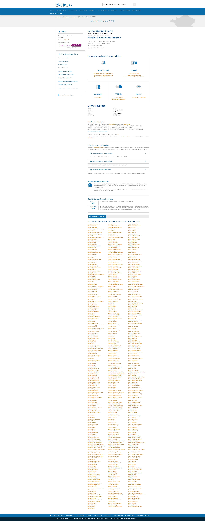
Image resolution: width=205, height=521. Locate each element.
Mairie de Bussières (92, 254)
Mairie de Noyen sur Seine (94, 412)
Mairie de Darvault (132, 301)
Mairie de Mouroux (92, 402)
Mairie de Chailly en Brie (134, 259)
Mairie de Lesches (92, 365)
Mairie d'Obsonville (112, 412)
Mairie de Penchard (133, 419)
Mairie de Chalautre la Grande (115, 261)
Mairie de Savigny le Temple (114, 463)
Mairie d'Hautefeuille (93, 335)
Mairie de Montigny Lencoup (115, 397)
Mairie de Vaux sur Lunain (134, 484)
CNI (98, 10)
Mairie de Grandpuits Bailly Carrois (96, 328)
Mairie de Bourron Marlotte (114, 249)
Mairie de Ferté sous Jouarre (94, 350)
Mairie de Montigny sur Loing (135, 397)
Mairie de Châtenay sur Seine (135, 271)
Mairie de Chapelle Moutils (114, 347)
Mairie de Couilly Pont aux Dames (136, 286)
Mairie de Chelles (92, 276)
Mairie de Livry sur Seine (114, 368)
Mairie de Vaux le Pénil (113, 484)
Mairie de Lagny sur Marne (94, 355)
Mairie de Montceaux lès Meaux (136, 390)
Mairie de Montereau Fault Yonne (116, 394)
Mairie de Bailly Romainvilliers (115, 232)
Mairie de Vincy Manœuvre (114, 503)
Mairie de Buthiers (92, 256)
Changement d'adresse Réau (139, 97)
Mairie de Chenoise (112, 276)
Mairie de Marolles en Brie (114, 380)
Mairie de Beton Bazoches (94, 241)
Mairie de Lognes (112, 370)
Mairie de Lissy (131, 367)
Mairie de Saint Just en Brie (114, 446)
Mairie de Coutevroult (93, 294)
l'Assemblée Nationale (99, 147)
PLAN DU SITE (64, 518)
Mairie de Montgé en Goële (114, 395)
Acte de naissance (61, 10)
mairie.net (58, 17)
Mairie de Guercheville (133, 331)
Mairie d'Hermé (132, 335)
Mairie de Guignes (112, 333)
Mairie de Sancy (132, 461)
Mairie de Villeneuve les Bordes (95, 495)
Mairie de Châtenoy (92, 272)
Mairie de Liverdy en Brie (93, 368)
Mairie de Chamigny (92, 264)
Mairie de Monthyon (133, 395)
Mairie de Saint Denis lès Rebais (95, 441)
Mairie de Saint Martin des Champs (116, 449)
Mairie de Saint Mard (133, 447)
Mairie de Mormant (92, 400)
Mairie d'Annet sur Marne (114, 225)
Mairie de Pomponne (113, 424)
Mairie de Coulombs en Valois (95, 288)
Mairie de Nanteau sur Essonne (115, 405)
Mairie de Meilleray (92, 385)
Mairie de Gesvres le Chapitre (115, 325)
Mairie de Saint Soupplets (134, 456)
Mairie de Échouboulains (93, 306)
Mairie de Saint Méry (113, 451)
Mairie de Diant (111, 303)
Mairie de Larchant (112, 355)
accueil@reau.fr (65, 40)
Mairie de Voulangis (112, 505)
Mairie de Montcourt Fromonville (116, 392)
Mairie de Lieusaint (92, 367)
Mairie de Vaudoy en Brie (94, 484)
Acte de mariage (72, 10)
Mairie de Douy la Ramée (134, 304)
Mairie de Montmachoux (93, 399)
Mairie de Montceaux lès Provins (95, 392)
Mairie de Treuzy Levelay (93, 478)
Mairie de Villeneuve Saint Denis (115, 495)
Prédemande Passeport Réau (134, 75)
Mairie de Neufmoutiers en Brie (115, 409)
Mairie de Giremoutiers (133, 325)
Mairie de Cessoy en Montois (94, 259)
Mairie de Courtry (112, 293)
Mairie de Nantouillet (133, 407)
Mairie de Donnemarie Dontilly (135, 303)
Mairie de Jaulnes (112, 340)
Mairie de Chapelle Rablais (134, 347)
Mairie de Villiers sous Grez (114, 500)
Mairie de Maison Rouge (93, 377)
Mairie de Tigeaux (112, 474)
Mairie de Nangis (92, 405)
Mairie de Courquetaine (113, 291)
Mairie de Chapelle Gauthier (114, 345)
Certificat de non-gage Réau (118, 99)
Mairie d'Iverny (111, 338)
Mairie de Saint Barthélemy (94, 439)
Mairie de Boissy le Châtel (114, 246)
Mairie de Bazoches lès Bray (134, 235)
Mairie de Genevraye (113, 350)
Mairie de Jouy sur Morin (134, 341)
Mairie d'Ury (111, 479)
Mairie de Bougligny (112, 247)
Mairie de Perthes (92, 421)
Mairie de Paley (91, 417)
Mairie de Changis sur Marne (94, 267)
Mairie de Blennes (92, 242)
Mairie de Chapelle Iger (133, 345)
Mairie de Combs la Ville (134, 283)
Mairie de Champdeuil (93, 266)
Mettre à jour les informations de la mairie (96, 47)
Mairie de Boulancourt (133, 247)
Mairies (52, 10)
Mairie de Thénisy (132, 471)
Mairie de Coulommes (113, 288)
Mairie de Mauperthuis (113, 382)
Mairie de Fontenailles (93, 318)
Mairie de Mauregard (133, 382)
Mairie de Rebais (91, 431)
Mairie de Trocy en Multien (94, 479)
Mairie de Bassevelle (113, 235)
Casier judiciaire (136, 10)
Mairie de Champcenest (134, 264)
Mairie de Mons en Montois (114, 390)
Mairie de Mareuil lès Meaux (135, 378)
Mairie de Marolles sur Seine (135, 380)
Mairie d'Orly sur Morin (113, 414)
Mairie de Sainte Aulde (113, 458)
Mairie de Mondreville (93, 390)
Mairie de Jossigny (132, 340)
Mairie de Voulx (91, 506)
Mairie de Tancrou (112, 471)
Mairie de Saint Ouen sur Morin (115, 452)
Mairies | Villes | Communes (69, 17)
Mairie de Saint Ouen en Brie (94, 452)
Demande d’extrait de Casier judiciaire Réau (134, 76)
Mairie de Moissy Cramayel (134, 389)
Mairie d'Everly (111, 310)
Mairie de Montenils (92, 394)
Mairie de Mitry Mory (93, 389)
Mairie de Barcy (91, 235)
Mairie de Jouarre (92, 341)
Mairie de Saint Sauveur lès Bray (136, 454)
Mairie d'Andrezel (92, 225)
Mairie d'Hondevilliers (93, 336)
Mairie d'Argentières (92, 227)
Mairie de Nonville (132, 410)
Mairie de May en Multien (94, 384)
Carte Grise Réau (119, 97)
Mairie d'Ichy (111, 336)
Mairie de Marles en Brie (93, 380)
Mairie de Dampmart (113, 301)
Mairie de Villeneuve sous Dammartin (137, 495)
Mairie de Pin (91, 358)
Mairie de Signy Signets (113, 466)
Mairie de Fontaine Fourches (135, 315)
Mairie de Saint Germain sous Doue (136, 442)
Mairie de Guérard (112, 331)
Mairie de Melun (112, 385)
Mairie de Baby (131, 230)
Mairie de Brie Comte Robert (94, 252)
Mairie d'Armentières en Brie (114, 227)
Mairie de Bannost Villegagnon (95, 234)
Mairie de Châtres (132, 272)
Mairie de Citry (91, 281)
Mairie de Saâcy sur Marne (134, 436)
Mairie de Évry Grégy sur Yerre (135, 310)
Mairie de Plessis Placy (113, 360)
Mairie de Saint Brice (113, 439)
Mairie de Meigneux (133, 384)
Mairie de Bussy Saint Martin (135, 254)
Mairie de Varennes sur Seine (94, 483)
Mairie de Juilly (91, 343)
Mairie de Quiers (91, 429)
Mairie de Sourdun (92, 471)
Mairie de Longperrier (133, 370)
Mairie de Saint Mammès (114, 447)
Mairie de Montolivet (113, 399)
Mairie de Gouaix (112, 326)
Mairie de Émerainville (93, 308)
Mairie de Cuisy (132, 298)
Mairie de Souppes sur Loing (135, 469)
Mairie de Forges (92, 320)
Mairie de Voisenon (92, 505)
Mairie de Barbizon (132, 234)
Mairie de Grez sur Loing (113, 330)
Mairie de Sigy (131, 466)
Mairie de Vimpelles (133, 501)
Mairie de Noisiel (132, 409)
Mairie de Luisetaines (93, 373)
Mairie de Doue (111, 304)
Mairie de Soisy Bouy (93, 469)
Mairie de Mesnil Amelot (134, 357)
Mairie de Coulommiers (133, 288)
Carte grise (114, 10)
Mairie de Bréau (132, 251)
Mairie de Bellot (111, 239)
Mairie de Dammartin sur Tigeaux (95, 301)
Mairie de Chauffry (112, 274)
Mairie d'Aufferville (112, 229)
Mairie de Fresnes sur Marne (135, 320)
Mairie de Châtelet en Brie (94, 357)
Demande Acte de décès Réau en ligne (103, 76)
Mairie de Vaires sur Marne (94, 481)
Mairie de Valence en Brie (114, 481)
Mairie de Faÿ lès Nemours (134, 311)
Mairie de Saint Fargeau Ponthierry (116, 441)
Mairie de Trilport (132, 478)
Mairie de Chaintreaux (93, 261)
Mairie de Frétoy (91, 321)
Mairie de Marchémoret (93, 378)
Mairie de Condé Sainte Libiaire (135, 284)
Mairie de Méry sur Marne (94, 387)
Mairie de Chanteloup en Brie (115, 267)
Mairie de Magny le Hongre (114, 375)
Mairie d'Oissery (91, 414)
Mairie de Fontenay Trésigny (114, 318)
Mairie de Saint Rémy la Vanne (115, 454)
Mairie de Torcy (132, 474)
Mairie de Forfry (132, 318)
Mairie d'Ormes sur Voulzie (114, 363)
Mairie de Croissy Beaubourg (135, 296)
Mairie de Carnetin (132, 256)
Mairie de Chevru (132, 278)
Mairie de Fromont (112, 321)
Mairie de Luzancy (132, 373)
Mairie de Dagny (91, 299)
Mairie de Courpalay (92, 291)
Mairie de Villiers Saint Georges (95, 500)
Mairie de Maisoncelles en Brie (115, 377)
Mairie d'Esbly (111, 308)
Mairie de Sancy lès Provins (94, 463)
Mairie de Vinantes (92, 503)
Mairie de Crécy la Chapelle (114, 294)
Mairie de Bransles (92, 251)
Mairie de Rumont (92, 436)
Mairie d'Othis (91, 415)
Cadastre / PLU (105, 10)
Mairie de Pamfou (112, 417)
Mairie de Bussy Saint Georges (115, 254)
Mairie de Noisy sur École (114, 410)
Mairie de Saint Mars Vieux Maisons (96, 449)
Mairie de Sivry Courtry (93, 468)
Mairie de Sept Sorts (113, 464)
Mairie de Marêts (92, 363)
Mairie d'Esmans (132, 308)
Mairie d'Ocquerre (132, 412)
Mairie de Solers (112, 469)
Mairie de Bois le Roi (112, 242)
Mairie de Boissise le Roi (134, 244)
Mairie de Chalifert (92, 262)
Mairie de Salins (111, 459)
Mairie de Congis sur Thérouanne (95, 286)
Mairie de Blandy (132, 241)
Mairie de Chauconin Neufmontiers (96, 274)
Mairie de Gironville (92, 326)
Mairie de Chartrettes (113, 269)
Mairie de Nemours (92, 409)
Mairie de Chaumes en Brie (134, 274)
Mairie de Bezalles (112, 241)
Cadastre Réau (98, 97)
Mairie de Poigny (92, 422)
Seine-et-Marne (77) (83, 17)
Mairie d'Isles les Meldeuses (134, 336)
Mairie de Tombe (112, 353)
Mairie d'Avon (111, 230)
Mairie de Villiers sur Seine (94, 501)
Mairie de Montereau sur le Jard (135, 394)
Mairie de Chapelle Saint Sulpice (95, 348)
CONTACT (58, 518)
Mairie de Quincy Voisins (114, 429)
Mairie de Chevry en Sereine (114, 279)
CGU (70, 518)
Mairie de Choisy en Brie (134, 279)
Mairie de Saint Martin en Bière (95, 451)
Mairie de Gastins (112, 323)
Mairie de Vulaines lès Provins (115, 506)
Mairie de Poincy (112, 422)
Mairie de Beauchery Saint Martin (95, 237)
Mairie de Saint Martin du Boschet (136, 449)
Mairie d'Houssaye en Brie (114, 352)
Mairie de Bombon (92, 247)
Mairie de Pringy (91, 427)
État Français (127, 518)
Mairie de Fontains (132, 316)
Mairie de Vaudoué (132, 360)
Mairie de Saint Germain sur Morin (116, 444)
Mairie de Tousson (132, 476)
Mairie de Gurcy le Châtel (134, 333)
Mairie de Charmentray (133, 267)
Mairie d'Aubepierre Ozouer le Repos (96, 229)
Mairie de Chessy (92, 278)
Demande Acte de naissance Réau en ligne (103, 73)
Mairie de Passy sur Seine (94, 419)
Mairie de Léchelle (92, 362)
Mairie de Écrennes (132, 362)
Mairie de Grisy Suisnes (133, 330)
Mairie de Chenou (132, 276)
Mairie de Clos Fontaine (133, 281)
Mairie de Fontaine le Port (94, 316)
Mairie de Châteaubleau (113, 271)
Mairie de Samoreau (113, 461)
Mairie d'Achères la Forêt (93, 224)
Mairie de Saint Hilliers (133, 444)
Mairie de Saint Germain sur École (96, 444)
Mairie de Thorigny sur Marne (135, 473)
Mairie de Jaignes (92, 340)
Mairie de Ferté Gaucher (134, 348)
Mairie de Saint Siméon (113, 456)
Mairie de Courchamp (133, 289)
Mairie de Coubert (112, 286)
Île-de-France (127, 124)
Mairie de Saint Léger (133, 446)
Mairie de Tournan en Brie (114, 476)
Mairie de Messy (112, 387)
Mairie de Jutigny (112, 343)
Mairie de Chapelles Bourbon (115, 362)
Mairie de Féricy (91, 313)
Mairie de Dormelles (92, 304)
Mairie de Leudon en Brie (134, 365)
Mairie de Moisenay (112, 389)
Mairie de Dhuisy (92, 303)
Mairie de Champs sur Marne (135, 266)
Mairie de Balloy (132, 232)
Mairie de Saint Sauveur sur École (95, 456)
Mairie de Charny (92, 269)
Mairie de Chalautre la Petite (135, 261)
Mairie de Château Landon (94, 271)
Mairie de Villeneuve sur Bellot (95, 496)
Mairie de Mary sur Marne (94, 382)
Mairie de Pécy (111, 419)
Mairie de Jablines (132, 338)
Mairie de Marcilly (112, 378)
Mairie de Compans (92, 284)
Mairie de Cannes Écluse (113, 256)
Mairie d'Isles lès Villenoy (93, 338)
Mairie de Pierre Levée (133, 421)
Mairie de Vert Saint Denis (114, 488)
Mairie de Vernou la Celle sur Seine (96, 488)
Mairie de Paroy (132, 417)
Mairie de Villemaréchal (113, 491)
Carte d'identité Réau (134, 73)
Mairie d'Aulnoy (91, 230)
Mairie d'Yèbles (91, 508)
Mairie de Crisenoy (112, 296)
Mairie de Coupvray (92, 289)
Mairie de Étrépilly (92, 310)
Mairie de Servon (92, 466)
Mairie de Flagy (91, 315)
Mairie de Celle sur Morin (93, 345)
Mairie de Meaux (112, 384)
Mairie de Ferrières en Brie (134, 313)
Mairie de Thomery (112, 473)
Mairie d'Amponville (133, 224)
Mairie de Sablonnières (93, 437)
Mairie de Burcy (132, 252)
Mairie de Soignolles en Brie (134, 468)
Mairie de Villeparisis (133, 496)
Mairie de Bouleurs (92, 249)
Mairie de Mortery (132, 400)
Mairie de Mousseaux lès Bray (115, 402)
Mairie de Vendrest (92, 486)
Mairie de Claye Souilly (113, 281)
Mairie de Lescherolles (133, 363)
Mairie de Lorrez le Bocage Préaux (116, 372)
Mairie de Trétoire (132, 353)
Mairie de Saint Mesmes (134, 451)
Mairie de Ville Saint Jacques (114, 489)
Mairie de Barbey (112, 234)
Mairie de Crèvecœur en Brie (94, 296)
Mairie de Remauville (133, 431)
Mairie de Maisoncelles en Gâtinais (136, 377)
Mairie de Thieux (92, 473)
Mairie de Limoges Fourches (114, 367)
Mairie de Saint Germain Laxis (115, 442)
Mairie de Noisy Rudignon (94, 410)
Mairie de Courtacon (133, 291)
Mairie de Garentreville (93, 323)
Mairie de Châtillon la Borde (114, 272)
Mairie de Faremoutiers (93, 311)
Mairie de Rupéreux (112, 436)
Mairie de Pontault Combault (135, 424)
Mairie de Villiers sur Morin (134, 500)
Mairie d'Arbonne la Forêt (134, 225)
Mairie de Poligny (132, 422)
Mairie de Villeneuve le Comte (135, 493)
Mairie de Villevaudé (113, 498)
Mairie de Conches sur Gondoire (115, 284)
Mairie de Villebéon (132, 489)
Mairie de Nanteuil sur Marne (115, 407)
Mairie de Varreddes (113, 483)
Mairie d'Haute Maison (93, 352)
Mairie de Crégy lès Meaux (134, 294)
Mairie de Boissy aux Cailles (94, 246)
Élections (133, 518)
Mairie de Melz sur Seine (134, 385)
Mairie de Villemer (92, 493)
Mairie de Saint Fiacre (133, 441)
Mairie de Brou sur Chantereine (115, 252)
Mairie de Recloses (112, 431)
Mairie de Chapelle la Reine (94, 347)
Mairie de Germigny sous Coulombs (96, 325)
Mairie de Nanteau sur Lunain (135, 405)
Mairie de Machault (92, 375)
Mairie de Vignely (92, 489)
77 (118, 134)
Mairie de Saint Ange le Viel (114, 437)
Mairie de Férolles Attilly (113, 313)
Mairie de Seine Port (92, 464)
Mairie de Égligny (112, 306)
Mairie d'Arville (131, 227)
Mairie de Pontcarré (92, 426)
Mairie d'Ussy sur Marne (134, 479)
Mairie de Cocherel (92, 283)
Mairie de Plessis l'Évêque (94, 360)
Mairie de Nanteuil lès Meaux (94, 407)
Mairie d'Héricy (111, 335)
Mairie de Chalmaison (113, 262)
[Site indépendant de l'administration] (79, 4)
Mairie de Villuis (111, 501)
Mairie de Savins (132, 463)
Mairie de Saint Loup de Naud (95, 447)
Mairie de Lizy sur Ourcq (93, 370)
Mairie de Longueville (93, 372)
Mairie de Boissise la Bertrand (115, 244)
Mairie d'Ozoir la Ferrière (114, 415)
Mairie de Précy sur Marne (114, 426)
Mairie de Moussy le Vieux (94, 404)
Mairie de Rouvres (92, 434)
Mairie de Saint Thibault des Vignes (96, 458)
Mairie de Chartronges (133, 269)
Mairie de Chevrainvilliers (114, 278)
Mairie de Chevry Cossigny (94, 279)
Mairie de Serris (132, 464)
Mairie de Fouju (111, 320)
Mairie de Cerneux (112, 257)
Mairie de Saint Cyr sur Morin (135, 439)
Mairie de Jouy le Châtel (113, 341)
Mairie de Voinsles (132, 503)
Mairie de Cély (91, 257)
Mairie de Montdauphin (134, 392)
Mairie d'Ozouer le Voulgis (134, 415)
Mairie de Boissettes (92, 244)
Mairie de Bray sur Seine (113, 251)
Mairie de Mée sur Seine (113, 357)
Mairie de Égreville (132, 306)
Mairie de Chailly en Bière (114, 259)
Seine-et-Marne (112, 124)
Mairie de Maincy (132, 375)
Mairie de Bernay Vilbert (134, 239)
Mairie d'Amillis (111, 224)
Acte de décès (83, 10)
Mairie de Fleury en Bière (114, 315)
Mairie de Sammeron (133, 459)
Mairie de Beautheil (132, 237)
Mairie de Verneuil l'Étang (134, 486)
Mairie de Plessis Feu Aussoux (135, 358)
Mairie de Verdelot (112, 486)
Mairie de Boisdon (132, 242)
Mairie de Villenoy (112, 496)
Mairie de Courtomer (93, 293)
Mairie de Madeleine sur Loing (135, 352)
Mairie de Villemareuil (133, 491)
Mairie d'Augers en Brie (133, 229)
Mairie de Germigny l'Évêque (135, 323)
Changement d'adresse (56, 13)
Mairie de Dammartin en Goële (135, 299)
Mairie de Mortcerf (112, 400)
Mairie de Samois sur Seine (94, 461)
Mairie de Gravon (112, 328)
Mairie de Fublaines (133, 321)
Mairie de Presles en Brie (134, 426)
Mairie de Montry (132, 399)
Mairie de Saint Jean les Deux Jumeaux (97, 446)
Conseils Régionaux (79, 518)
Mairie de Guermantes (93, 333)
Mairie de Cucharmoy (113, 298)
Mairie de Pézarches (112, 421)
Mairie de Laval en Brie (133, 355)
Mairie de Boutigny (132, 249)
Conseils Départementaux (102, 518)
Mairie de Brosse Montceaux (135, 343)
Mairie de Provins (112, 427)
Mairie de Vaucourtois (133, 483)
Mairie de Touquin (92, 476)
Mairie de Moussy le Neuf (134, 402)
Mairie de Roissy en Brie (113, 432)
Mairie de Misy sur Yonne (134, 387)
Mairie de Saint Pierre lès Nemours (96, 454)
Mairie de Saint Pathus (133, 452)
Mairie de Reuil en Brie (93, 432)
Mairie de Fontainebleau (114, 316)
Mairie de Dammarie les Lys (114, 299)
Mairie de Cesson (132, 257)
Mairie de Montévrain (93, 395)
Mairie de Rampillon (133, 429)
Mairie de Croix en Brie (113, 348)
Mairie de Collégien (112, 283)
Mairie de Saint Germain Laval (95, 442)
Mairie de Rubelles (132, 434)
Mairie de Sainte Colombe (134, 458)
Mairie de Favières (112, 311)
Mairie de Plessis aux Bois (114, 358)
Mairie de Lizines (132, 368)
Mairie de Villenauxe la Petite (115, 493)
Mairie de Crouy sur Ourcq (94, 298)
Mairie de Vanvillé (132, 481)
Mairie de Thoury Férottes (94, 474)
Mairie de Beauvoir (92, 239)
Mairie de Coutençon (133, 293)
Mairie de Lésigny (112, 365)
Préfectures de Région (90, 518)
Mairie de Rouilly (132, 432)
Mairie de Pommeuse (93, 424)
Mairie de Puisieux (132, 427)
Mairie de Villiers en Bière (134, 498)
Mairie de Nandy (132, 404)
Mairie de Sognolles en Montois (115, 468)
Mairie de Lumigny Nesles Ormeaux (116, 373)
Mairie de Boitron (132, 246)
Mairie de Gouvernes (133, 326)
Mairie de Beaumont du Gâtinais (115, 237)
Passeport (91, 10)
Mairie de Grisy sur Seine (93, 331)
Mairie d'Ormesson (132, 414)
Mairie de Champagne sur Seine (115, 264)
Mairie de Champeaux (113, 266)
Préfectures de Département (116, 518)
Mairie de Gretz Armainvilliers (95, 330)
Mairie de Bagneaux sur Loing (95, 232)
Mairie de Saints (91, 459)
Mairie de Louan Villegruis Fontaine (136, 372)
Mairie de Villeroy (92, 498)
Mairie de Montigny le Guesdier (95, 397)
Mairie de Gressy (132, 328)
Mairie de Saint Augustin (134, 437)
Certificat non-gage (125, 10)
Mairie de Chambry (132, 262)
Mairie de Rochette (92, 353)
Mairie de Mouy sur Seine (114, 404)
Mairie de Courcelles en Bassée (115, 289)
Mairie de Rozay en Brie (113, 434)
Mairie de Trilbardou (113, 478)
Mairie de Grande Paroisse (134, 350)
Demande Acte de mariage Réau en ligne (103, 75)
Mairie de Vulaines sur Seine (135, 506)
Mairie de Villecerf (92, 491)
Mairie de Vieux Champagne (135, 488)
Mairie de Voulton (132, 505)
